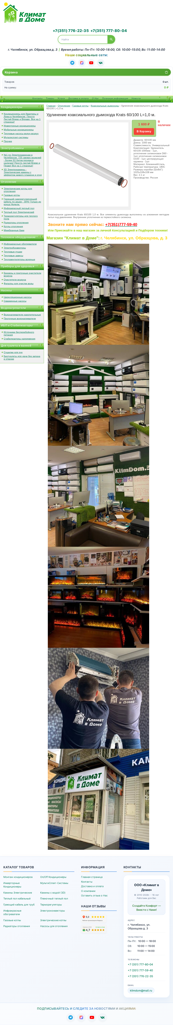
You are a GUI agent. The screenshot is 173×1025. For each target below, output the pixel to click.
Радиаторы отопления (16, 222)
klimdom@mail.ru (141, 990)
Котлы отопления (13, 226)
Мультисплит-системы (16, 137)
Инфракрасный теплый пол (19, 208)
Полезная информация (115, 98)
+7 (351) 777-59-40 (140, 970)
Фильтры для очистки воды (18, 283)
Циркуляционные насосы (18, 297)
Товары (50, 98)
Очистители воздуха (15, 279)
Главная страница (92, 877)
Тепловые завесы (13, 255)
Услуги (61, 98)
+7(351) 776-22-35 (71, 30)
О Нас (95, 98)
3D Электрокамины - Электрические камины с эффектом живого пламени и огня (23, 172)
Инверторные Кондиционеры (12, 885)
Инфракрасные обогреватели (20, 244)
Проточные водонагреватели (20, 318)
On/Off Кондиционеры (53, 877)
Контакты (37, 98)
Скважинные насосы (15, 301)
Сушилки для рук (13, 352)
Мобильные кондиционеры (19, 129)
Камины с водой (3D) (52, 892)
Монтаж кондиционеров (18, 877)
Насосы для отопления (54, 926)
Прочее (8, 141)
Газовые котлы (12, 195)
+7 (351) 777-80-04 (140, 964)
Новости (136, 98)
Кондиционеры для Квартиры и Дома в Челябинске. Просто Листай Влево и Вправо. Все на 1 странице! (22, 117)
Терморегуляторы (51, 904)
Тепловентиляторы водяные (19, 259)
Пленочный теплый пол (54, 898)
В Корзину (144, 131)
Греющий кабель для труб (18, 904)
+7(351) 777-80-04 (108, 30)
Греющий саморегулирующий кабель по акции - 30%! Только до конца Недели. (22, 202)
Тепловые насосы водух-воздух (21, 133)
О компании (88, 890)
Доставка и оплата (78, 98)
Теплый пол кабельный (17, 898)
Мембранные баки (14, 230)
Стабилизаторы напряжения (19, 338)
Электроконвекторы (52, 910)
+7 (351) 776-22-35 (140, 976)
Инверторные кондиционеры (20, 125)
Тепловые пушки (13, 251)
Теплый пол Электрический (19, 212)
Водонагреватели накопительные (22, 314)
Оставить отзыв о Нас (94, 895)
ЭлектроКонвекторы (15, 247)
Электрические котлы (53, 920)
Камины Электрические (17, 892)
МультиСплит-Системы (54, 883)
